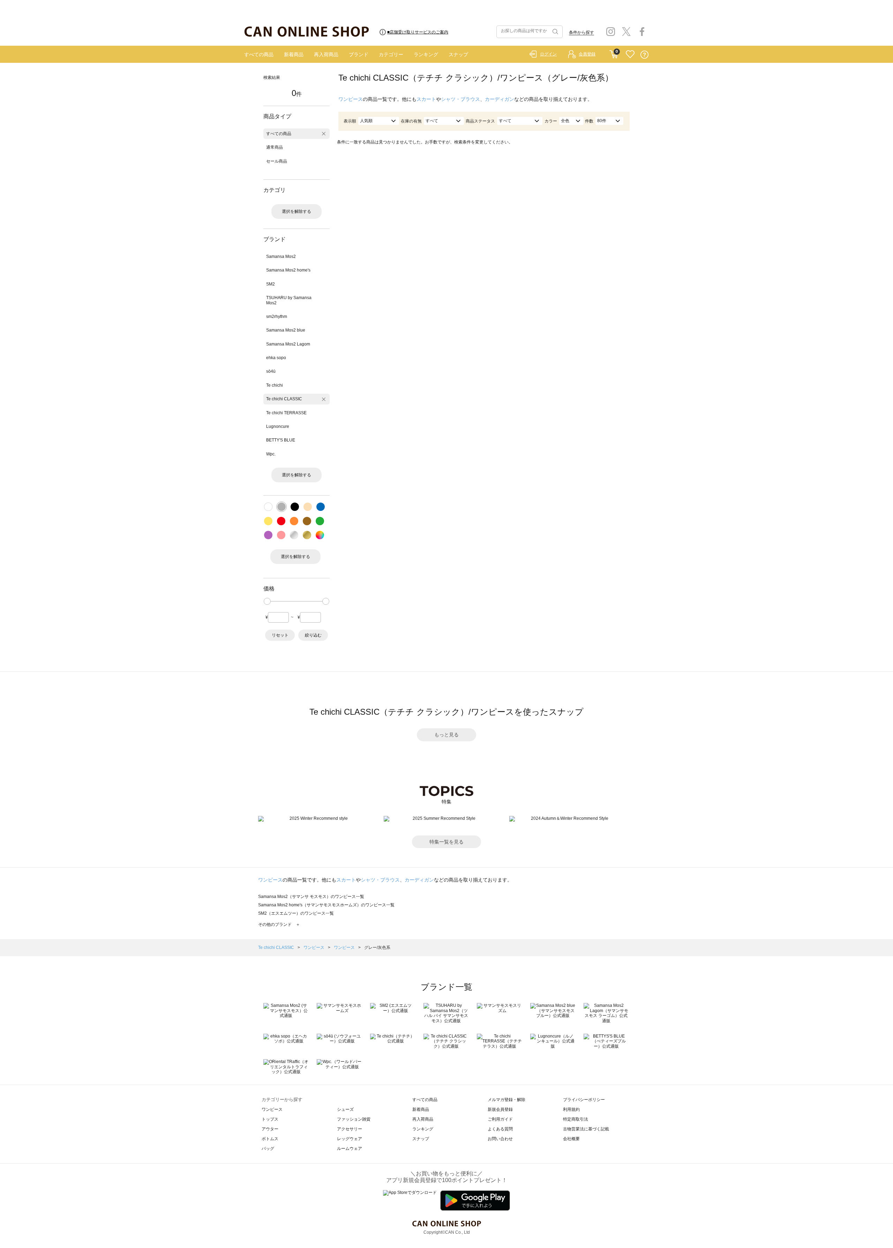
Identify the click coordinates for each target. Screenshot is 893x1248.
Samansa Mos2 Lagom (288, 344)
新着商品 (293, 54)
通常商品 (274, 147)
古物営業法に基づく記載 (586, 1129)
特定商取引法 (575, 1119)
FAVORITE (630, 54)
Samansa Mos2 (281, 256)
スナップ (458, 54)
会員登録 (587, 54)
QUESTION (644, 54)
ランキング (426, 54)
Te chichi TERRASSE (286, 412)
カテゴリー (391, 54)
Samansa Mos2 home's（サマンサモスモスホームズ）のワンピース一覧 (326, 904)
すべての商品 (258, 54)
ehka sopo (276, 357)
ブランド (358, 54)
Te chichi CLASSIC (284, 398)
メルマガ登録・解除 (506, 1099)
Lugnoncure (277, 426)
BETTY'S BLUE (280, 440)
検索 (554, 32)
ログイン (548, 54)
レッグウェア (349, 1138)
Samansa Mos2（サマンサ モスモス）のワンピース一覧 (311, 896)
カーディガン (499, 99)
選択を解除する (296, 211)
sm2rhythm (276, 316)
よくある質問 (500, 1129)
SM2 (270, 284)
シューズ (345, 1109)
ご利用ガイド (500, 1119)
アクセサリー (349, 1129)
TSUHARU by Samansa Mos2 (289, 300)
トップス (270, 1119)
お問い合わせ (500, 1138)
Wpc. (271, 454)
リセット (280, 635)
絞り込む (313, 635)
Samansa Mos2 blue (285, 330)
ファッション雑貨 (353, 1119)
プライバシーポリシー (584, 1099)
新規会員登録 (500, 1109)
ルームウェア (349, 1148)
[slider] (267, 601)
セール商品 (276, 161)
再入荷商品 (326, 54)
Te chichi (274, 385)
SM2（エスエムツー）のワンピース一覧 (296, 913)
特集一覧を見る (446, 842)
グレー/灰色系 (377, 947)
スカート (426, 99)
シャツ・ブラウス (460, 99)
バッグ (268, 1148)
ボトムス (270, 1138)
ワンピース (350, 99)
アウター (270, 1129)
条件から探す (581, 32)
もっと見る (446, 734)
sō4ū (271, 371)
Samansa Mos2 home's (288, 270)
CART (613, 52)
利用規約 (571, 1109)
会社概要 (571, 1138)
